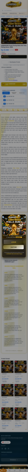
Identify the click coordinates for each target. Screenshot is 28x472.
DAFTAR (14, 247)
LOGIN (13, 242)
